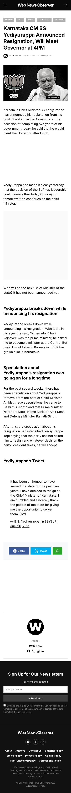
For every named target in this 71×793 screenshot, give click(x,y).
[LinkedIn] (43, 741)
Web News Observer (35, 5)
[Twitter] (35, 741)
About (8, 750)
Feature (9, 20)
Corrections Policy (50, 760)
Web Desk (35, 646)
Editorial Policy (54, 750)
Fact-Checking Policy (23, 760)
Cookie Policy (53, 755)
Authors (20, 750)
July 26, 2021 (19, 526)
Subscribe (34, 698)
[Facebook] (28, 741)
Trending (59, 20)
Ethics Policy (14, 755)
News (30, 20)
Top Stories (44, 20)
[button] (5, 5)
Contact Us (35, 750)
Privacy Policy (33, 755)
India (20, 20)
